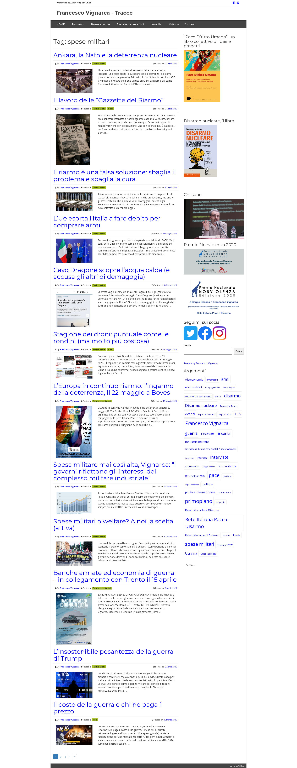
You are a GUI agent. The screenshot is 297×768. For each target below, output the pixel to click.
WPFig (241, 766)
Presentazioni (224, 492)
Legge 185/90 (209, 466)
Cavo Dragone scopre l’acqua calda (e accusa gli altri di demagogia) (111, 273)
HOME (61, 24)
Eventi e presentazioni (130, 24)
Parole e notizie (100, 24)
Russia (236, 535)
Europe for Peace (228, 406)
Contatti (190, 24)
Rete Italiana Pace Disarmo (202, 510)
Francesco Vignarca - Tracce (95, 13)
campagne (229, 387)
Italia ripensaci (192, 466)
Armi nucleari (193, 387)
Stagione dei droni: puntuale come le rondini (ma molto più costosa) (111, 337)
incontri (224, 433)
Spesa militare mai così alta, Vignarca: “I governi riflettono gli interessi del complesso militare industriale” (114, 471)
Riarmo (226, 535)
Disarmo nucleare (201, 405)
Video (172, 24)
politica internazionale (200, 492)
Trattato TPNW (225, 544)
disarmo (232, 396)
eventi (190, 414)
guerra (191, 433)
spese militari (199, 544)
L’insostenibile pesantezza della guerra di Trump (113, 655)
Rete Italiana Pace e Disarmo (207, 522)
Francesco (78, 24)
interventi (189, 458)
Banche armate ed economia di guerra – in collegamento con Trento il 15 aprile (115, 576)
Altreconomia (194, 379)
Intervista (202, 457)
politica (208, 484)
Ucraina (191, 553)
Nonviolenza (227, 466)
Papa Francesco (192, 484)
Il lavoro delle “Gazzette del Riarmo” (108, 100)
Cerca (187, 345)
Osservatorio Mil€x (195, 476)
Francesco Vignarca (70, 63)
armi (225, 379)
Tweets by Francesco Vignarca (201, 363)
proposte (220, 502)
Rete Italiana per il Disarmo (202, 535)
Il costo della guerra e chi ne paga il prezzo (108, 708)
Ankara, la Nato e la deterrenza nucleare (115, 55)
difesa (218, 396)
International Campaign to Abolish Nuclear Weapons (210, 449)
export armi (225, 414)
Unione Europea (208, 553)
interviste (219, 457)
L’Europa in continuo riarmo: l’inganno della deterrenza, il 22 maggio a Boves (113, 389)
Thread (110, 109)
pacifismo (227, 476)
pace (214, 475)
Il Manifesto (207, 433)
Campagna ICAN (212, 387)
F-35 (238, 414)
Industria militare (197, 442)
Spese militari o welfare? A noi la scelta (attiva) (113, 524)
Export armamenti (206, 414)
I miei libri (156, 24)
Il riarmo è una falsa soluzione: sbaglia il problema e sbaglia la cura (114, 175)
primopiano (198, 501)
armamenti (212, 379)
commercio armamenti (198, 396)
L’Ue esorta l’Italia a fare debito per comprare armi (107, 221)
